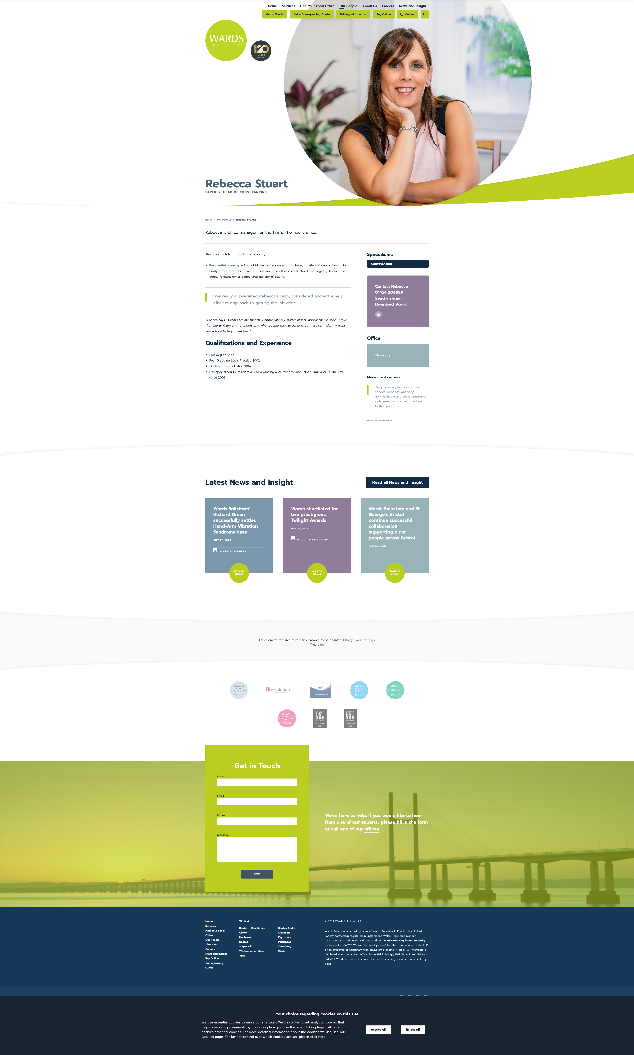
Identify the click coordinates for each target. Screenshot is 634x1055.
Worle (281, 951)
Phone (221, 815)
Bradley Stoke (286, 928)
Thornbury (382, 355)
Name (221, 776)
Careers (388, 6)
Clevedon (284, 933)
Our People (348, 6)
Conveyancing (381, 263)
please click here (312, 1036)
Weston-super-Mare (251, 951)
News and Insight (412, 6)
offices (371, 829)
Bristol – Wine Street (252, 928)
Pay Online (384, 14)
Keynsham (284, 937)
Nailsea (243, 942)
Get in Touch (274, 14)
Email (220, 796)
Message (223, 835)
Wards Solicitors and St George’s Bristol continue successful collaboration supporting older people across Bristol (394, 523)
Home (272, 6)
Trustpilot (317, 644)
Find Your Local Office (317, 6)
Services (288, 6)
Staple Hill (245, 947)
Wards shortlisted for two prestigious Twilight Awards (314, 514)
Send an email (389, 298)
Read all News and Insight (397, 482)
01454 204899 (389, 292)
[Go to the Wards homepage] (226, 32)
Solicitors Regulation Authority (406, 941)
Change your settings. (359, 640)
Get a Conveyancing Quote (312, 14)
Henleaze (245, 937)
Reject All (413, 1029)
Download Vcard (391, 304)
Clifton (243, 933)
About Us (369, 6)
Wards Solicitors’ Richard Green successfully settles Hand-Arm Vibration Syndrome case (235, 520)
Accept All (378, 1029)
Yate (242, 956)
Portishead (284, 942)
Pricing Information (353, 14)
